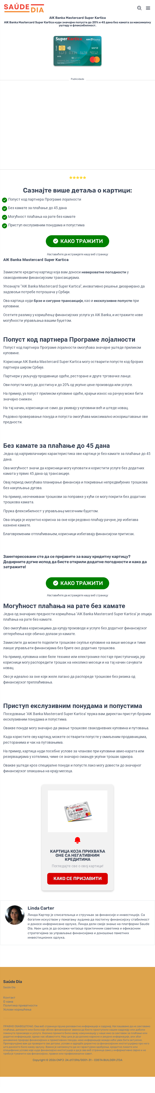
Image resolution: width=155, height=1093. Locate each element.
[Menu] (148, 8)
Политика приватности (20, 1005)
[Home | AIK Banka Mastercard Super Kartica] (39, 8)
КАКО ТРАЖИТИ (81, 241)
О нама (8, 1001)
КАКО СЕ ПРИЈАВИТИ (77, 878)
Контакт (9, 997)
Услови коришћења (17, 1009)
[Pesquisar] (139, 8)
